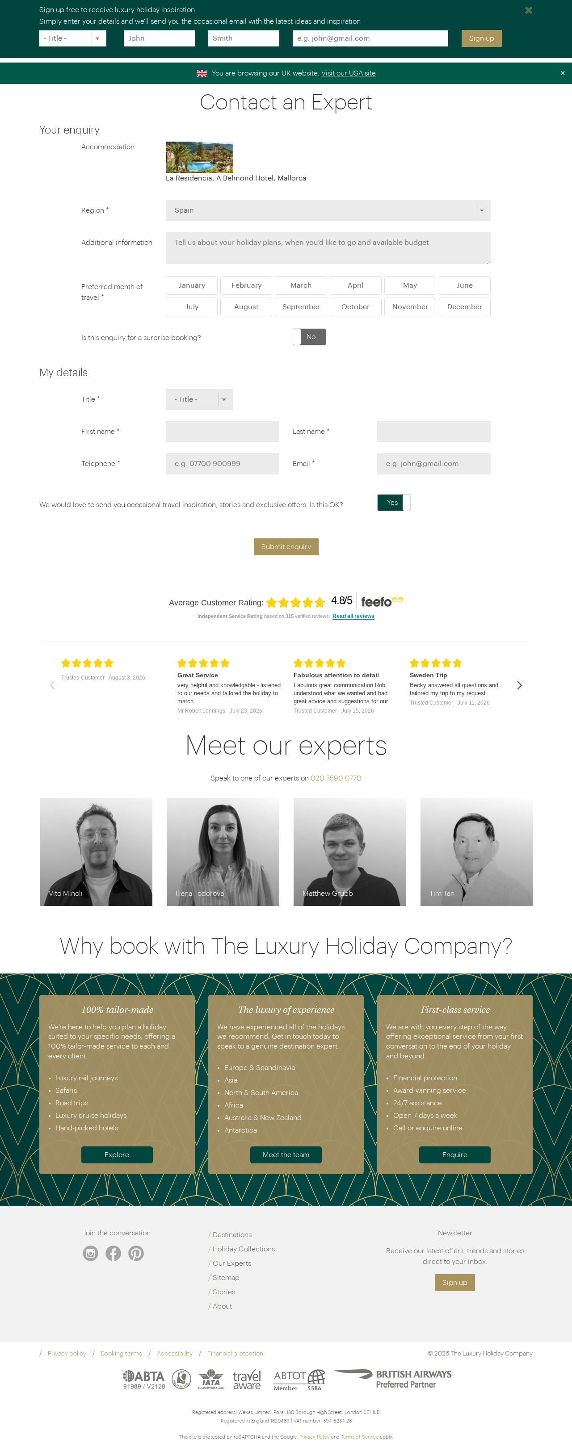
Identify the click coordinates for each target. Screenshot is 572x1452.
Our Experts (232, 1263)
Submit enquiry (286, 546)
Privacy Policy (314, 1437)
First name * (100, 431)
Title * (90, 399)
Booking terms (121, 1354)
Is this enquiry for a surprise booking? (141, 337)
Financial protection (235, 1354)
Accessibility (175, 1354)
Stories (224, 1292)
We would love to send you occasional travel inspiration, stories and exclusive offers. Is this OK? (191, 504)
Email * (304, 463)
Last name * (311, 431)
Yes (392, 502)
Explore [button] (117, 1154)
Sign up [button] (454, 1282)
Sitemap (226, 1277)
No (311, 336)
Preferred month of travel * (112, 292)
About (222, 1306)
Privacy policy (67, 1354)
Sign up (481, 38)
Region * (95, 210)
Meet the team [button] (286, 1154)
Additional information (116, 242)
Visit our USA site (348, 73)
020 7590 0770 (336, 778)
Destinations (232, 1234)
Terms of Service (360, 1437)
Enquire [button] (454, 1154)
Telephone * (100, 463)
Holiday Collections (244, 1249)
